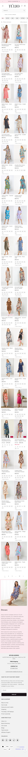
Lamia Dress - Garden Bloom (20, 135)
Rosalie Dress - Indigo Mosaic (20, 379)
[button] (2, 5)
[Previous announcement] (2, 1)
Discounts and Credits (7, 707)
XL (21, 170)
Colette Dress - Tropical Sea (18, 196)
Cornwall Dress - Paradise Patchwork (7, 74)
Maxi (17, 18)
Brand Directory (5, 723)
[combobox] (14, 10)
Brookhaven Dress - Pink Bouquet (7, 45)
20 (15, 141)
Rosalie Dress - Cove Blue (7, 379)
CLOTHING (10, 14)
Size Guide (4, 705)
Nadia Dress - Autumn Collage (20, 318)
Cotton (23, 18)
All (3, 18)
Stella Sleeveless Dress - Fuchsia (19, 410)
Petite (7, 18)
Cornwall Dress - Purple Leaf (19, 74)
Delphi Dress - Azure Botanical (7, 227)
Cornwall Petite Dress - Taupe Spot (7, 288)
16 (9, 109)
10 (2, 109)
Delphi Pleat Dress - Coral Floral (7, 562)
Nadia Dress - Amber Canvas (7, 166)
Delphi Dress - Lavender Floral (19, 227)
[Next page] (23, 576)
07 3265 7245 (14, 668)
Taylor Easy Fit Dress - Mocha (7, 318)
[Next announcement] (25, 1)
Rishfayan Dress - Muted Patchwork (6, 440)
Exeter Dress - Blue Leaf (20, 257)
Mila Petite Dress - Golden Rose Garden (7, 532)
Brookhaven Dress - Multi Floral (20, 501)
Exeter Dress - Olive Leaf (7, 257)
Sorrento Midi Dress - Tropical (20, 45)
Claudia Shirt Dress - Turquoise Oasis (20, 166)
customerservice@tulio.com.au (14, 671)
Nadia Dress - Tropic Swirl (20, 562)
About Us (3, 721)
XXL (24, 170)
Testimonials (4, 730)
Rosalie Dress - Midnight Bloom (19, 349)
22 (7, 80)
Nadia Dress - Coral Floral (7, 104)
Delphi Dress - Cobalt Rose (20, 104)
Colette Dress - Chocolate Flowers (19, 471)
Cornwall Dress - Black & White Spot (7, 135)
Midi (13, 18)
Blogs (2, 728)
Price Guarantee (5, 713)
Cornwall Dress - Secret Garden (19, 288)
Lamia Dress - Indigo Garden (20, 532)
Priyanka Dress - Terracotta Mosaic (6, 410)
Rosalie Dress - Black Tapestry (7, 349)
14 (7, 109)
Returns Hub (4, 702)
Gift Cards (4, 725)
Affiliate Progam (5, 732)
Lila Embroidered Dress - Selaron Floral (20, 440)
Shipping (3, 709)
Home (6, 14)
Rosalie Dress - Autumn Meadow (6, 501)
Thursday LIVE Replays (7, 711)
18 (15, 51)
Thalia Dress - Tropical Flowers (7, 196)
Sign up (14, 694)
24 (22, 202)
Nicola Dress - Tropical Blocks (6, 471)
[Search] (24, 10)
